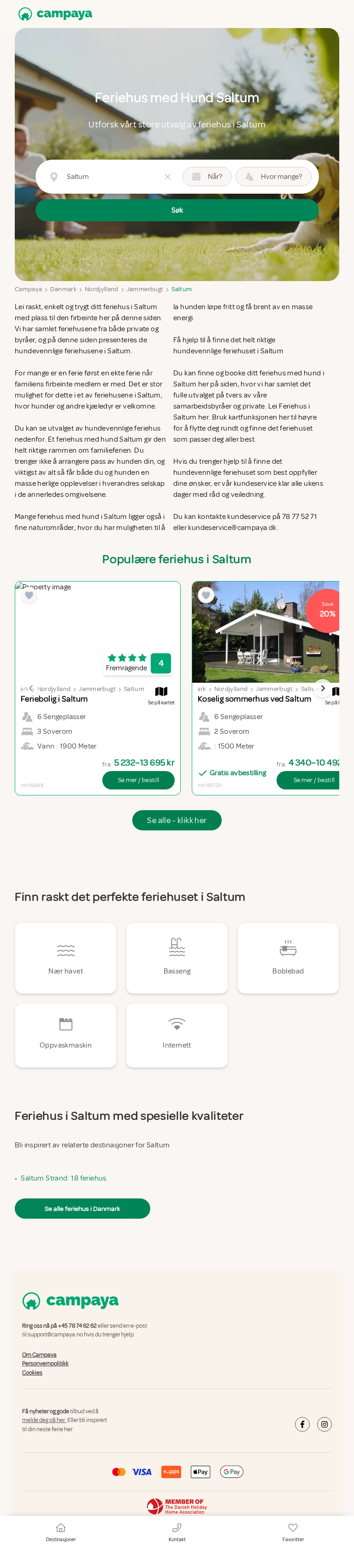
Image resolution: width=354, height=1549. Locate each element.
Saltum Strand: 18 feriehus (63, 1178)
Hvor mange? (281, 176)
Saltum (181, 289)
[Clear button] (167, 176)
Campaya (28, 289)
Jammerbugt (145, 289)
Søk (177, 210)
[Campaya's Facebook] (302, 1424)
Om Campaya (39, 1355)
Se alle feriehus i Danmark (82, 1208)
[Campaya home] (53, 14)
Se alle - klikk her (177, 820)
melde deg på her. (44, 1420)
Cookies (32, 1372)
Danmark (63, 289)
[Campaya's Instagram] (324, 1424)
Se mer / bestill (138, 780)
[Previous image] (31, 688)
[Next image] (322, 688)
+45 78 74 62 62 (77, 1326)
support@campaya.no (55, 1335)
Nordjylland (101, 289)
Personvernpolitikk (45, 1363)
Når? (215, 176)
